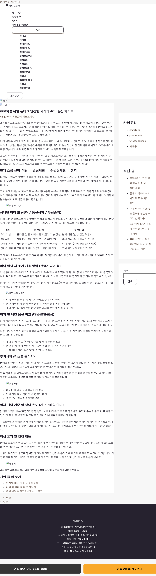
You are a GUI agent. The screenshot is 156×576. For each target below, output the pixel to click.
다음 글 (5, 501)
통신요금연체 (26, 56)
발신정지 (24, 60)
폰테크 (23, 35)
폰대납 (23, 76)
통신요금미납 (26, 68)
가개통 (23, 40)
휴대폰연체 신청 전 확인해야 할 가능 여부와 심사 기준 (140, 243)
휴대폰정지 (25, 52)
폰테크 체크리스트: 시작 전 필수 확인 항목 (139, 198)
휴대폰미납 (25, 48)
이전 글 (5, 497)
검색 (125, 270)
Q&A (14, 20)
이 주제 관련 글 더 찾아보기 (21, 487)
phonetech (135, 135)
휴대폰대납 (25, 43)
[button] (14, 96)
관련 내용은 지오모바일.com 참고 (24, 491)
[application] (30, 24)
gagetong (7, 116)
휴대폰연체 (25, 72)
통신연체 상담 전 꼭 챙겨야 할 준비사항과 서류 (140, 228)
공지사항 (16, 12)
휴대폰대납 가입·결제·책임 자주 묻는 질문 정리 (139, 183)
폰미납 (23, 84)
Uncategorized (137, 140)
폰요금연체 (25, 88)
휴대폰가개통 (26, 80)
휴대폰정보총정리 (20, 24)
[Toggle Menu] (38, 29)
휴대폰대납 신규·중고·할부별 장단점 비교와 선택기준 (140, 213)
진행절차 (16, 16)
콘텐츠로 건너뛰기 (10, 2)
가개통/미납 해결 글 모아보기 (22, 483)
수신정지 (24, 64)
